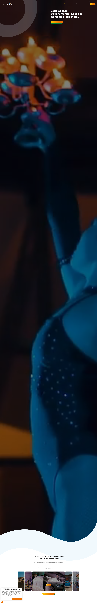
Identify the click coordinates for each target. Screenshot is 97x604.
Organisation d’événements (75, 3)
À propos (67, 3)
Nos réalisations (86, 3)
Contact (92, 3)
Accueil (63, 3)
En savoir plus (21, 586)
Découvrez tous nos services (48, 593)
